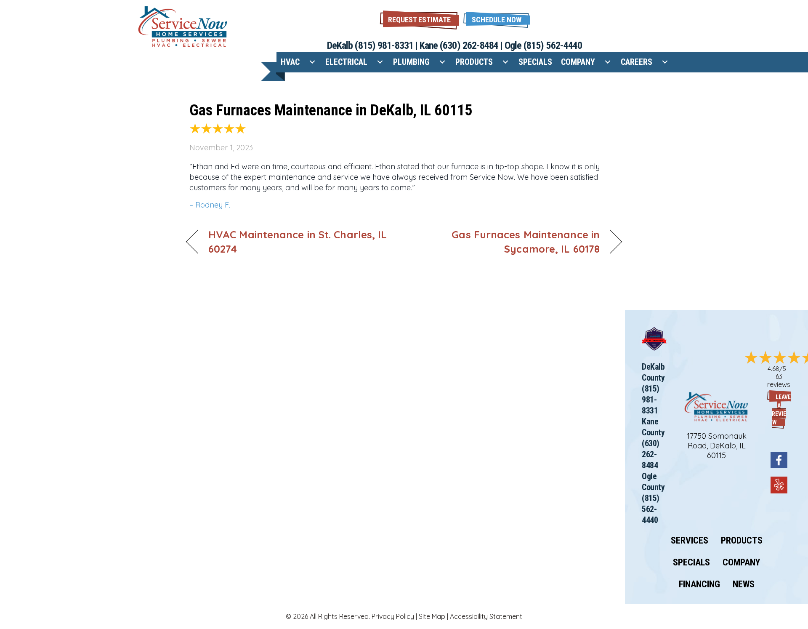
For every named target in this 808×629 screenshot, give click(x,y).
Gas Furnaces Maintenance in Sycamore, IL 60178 (508, 241)
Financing (699, 584)
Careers (636, 62)
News (744, 584)
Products (474, 62)
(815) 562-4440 (553, 45)
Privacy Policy (393, 616)
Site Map (432, 616)
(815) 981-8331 (384, 45)
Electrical (346, 62)
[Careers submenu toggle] (664, 62)
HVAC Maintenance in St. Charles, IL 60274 (297, 241)
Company (578, 62)
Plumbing (411, 62)
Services (689, 540)
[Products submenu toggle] (505, 62)
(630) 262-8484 (469, 45)
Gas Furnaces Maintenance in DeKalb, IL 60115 (330, 110)
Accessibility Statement (486, 616)
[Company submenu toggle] (607, 62)
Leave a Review (781, 410)
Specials (535, 62)
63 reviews (778, 380)
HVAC (290, 62)
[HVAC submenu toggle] (312, 62)
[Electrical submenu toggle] (380, 62)
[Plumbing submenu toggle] (442, 62)
